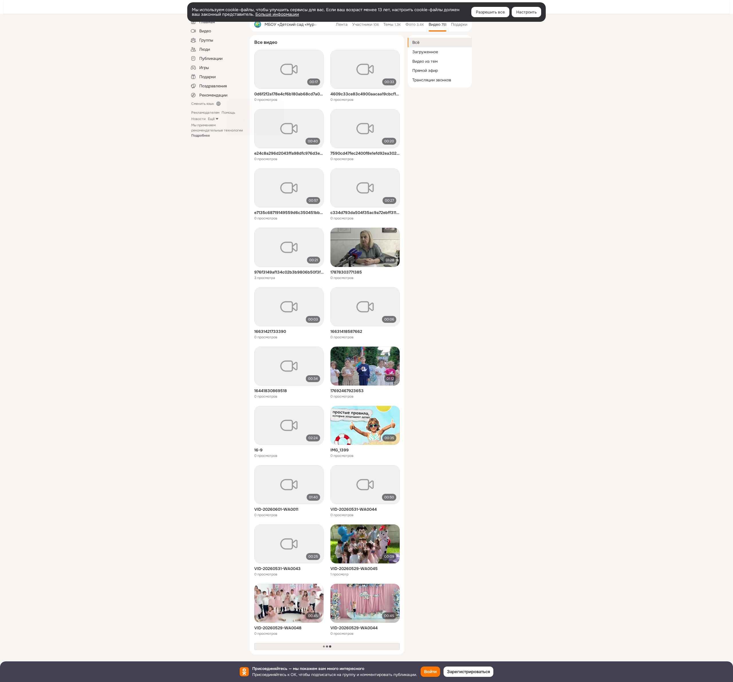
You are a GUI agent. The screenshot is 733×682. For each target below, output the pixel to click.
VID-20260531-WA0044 (353, 509)
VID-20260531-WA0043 (277, 568)
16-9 (258, 450)
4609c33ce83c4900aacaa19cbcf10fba (365, 94)
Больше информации (277, 14)
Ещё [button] (211, 119)
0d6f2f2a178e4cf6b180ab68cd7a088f (289, 94)
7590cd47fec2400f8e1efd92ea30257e (365, 153)
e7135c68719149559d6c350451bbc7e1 (289, 212)
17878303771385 (346, 272)
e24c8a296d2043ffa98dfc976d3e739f (289, 153)
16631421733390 (270, 331)
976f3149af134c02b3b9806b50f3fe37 (289, 272)
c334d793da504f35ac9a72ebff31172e (365, 212)
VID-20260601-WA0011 (276, 509)
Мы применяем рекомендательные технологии (217, 130)
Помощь (228, 112)
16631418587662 (346, 331)
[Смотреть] (289, 69)
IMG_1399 (339, 450)
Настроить (526, 12)
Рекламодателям (205, 112)
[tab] (342, 24)
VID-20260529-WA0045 (354, 568)
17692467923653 (347, 390)
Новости (198, 119)
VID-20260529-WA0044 (354, 627)
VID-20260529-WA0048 (278, 627)
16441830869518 (270, 390)
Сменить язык (202, 103)
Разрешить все (490, 12)
